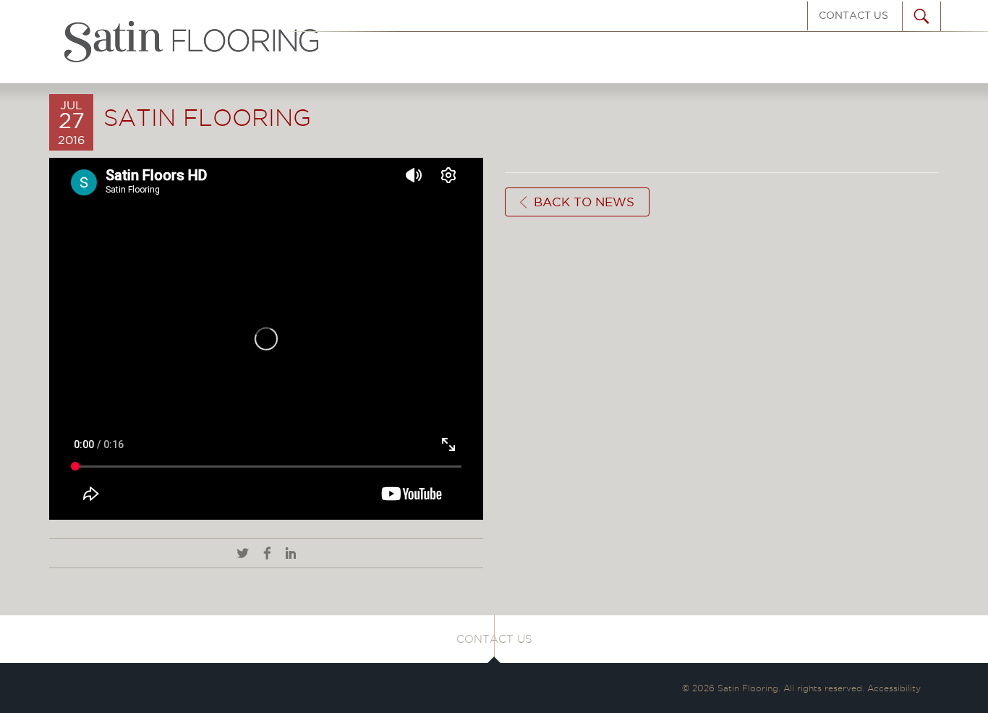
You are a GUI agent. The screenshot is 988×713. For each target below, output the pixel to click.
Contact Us (853, 15)
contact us (494, 639)
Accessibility (894, 688)
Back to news (584, 201)
